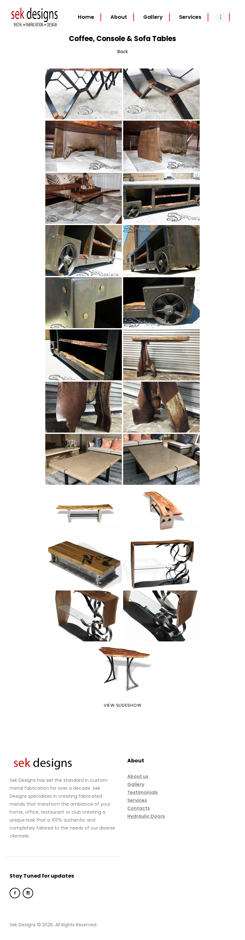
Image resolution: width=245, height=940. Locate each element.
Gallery (135, 784)
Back (122, 51)
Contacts (138, 808)
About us (137, 776)
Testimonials (142, 792)
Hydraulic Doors (146, 816)
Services (137, 800)
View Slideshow (123, 705)
